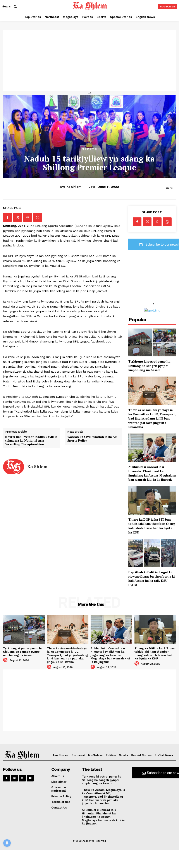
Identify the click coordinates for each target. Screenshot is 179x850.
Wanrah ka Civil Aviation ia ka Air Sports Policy (92, 438)
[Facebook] (7, 217)
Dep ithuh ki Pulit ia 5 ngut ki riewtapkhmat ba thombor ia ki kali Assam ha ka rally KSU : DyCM (151, 578)
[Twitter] (17, 217)
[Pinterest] (27, 217)
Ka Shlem (74, 186)
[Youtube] (30, 778)
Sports (89, 149)
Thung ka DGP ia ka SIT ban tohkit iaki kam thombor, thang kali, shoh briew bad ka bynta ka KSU (151, 525)
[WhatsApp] (37, 217)
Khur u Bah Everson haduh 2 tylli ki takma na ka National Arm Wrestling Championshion (31, 440)
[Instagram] (14, 778)
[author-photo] (6, 660)
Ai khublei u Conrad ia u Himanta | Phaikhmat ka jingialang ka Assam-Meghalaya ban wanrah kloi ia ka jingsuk (152, 473)
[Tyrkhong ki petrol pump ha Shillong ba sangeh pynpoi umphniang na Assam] (152, 342)
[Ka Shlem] (13, 466)
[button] (10, 6)
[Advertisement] (89, 60)
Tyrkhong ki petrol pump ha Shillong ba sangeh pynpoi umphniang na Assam (149, 365)
